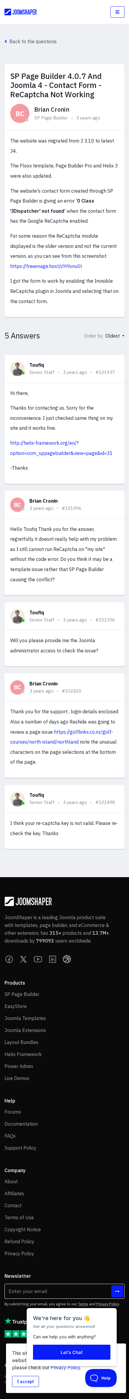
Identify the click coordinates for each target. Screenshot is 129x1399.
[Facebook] (9, 959)
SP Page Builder (51, 118)
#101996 (71, 508)
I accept (25, 1381)
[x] (23, 959)
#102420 (71, 691)
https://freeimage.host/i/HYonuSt (46, 266)
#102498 (105, 802)
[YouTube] (38, 959)
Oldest (113, 336)
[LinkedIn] (52, 959)
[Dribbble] (67, 959)
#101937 (105, 372)
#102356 (105, 620)
